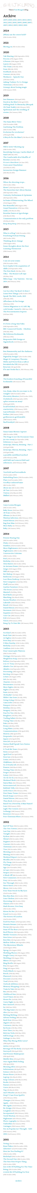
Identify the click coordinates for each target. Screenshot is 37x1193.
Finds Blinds (8, 971)
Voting (6, 1143)
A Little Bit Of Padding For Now (16, 1172)
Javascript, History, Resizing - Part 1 (17, 450)
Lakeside (7, 603)
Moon (5, 888)
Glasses (6, 904)
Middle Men (8, 1059)
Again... (6, 1103)
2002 (20, 25)
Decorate (7, 979)
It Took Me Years (10, 749)
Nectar (6, 927)
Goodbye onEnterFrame (13, 482)
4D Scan (6, 513)
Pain (5, 723)
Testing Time (8, 770)
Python (6, 836)
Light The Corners (10, 809)
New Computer (9, 582)
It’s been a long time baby (14, 324)
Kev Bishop (7, 574)
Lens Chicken (8, 898)
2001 (25, 25)
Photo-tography (10, 1121)
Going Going (8, 700)
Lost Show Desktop (11, 579)
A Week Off (7, 875)
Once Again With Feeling (13, 1062)
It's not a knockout (11, 162)
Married (6, 592)
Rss (4, 992)
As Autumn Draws (10, 566)
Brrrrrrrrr (7, 814)
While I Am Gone (10, 697)
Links (5, 211)
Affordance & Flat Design (13, 301)
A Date (6, 677)
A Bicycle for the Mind (12, 137)
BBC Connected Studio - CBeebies (17, 329)
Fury (5, 880)
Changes (6, 1100)
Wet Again (7, 1106)
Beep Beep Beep (9, 224)
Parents (6, 1085)
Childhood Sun (9, 994)
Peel (5, 559)
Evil (4, 618)
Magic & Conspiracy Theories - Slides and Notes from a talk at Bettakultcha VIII (16, 361)
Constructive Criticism (12, 553)
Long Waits (8, 728)
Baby (5, 528)
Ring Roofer (8, 963)
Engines (6, 841)
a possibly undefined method (15, 455)
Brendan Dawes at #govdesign (15, 213)
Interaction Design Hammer (14, 170)
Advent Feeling (9, 1017)
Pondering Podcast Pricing (14, 236)
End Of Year (8, 826)
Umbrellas (7, 1124)
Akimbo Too (8, 666)
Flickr (5, 543)
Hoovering (7, 901)
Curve (5, 1087)
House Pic (7, 999)
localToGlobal (9, 407)
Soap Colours (8, 1080)
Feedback (7, 72)
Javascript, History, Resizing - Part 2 (17, 445)
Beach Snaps (8, 796)
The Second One (10, 1159)
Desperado (7, 736)
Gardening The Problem (13, 127)
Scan (5, 69)
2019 (5, 20)
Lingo (5, 569)
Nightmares (8, 551)
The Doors (7, 590)
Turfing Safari (9, 718)
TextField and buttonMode (14, 472)
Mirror (6, 960)
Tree (5, 849)
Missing (6, 854)
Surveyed (7, 1051)
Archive (18, 1181)
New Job (6, 741)
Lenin (5, 759)
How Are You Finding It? (13, 1151)
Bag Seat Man (9, 523)
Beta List (6, 367)
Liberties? (7, 1149)
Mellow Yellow (9, 942)
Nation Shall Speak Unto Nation (16, 744)
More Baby (7, 526)
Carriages (7, 1126)
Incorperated (8, 1113)
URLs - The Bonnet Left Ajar (14, 274)
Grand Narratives (10, 208)
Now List (6, 757)
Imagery (6, 710)
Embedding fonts (10, 477)
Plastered (7, 976)
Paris (5, 692)
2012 (5, 22)
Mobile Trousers (10, 935)
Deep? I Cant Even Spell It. (14, 1095)
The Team (7, 67)
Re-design (7, 1108)
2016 (15, 20)
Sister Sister (8, 885)
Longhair (7, 1111)
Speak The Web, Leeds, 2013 (14, 296)
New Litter (7, 937)
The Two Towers (10, 829)
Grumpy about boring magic (15, 87)
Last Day (6, 831)
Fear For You (8, 713)
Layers (6, 64)
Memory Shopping (11, 986)
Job (4, 679)
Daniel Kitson (8, 520)
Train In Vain (8, 989)
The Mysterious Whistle (13, 945)
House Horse (8, 1074)
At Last (6, 870)
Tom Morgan (19, 10)
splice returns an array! (12, 401)
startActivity (8, 409)
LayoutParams (9, 412)
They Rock (7, 801)
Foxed (5, 914)
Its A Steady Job (9, 765)
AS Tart (6, 490)
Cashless (6, 648)
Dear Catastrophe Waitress (14, 651)
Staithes (6, 546)
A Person (6, 61)
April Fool (7, 754)
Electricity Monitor (11, 396)
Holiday (6, 708)
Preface (6, 414)
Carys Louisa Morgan (12, 505)
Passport (6, 705)
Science (6, 1072)
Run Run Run (8, 896)
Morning (7, 852)
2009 (19, 22)
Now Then (7, 1030)
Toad (5, 981)
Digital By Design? (10, 356)
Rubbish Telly (9, 788)
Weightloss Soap (10, 659)
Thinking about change (13, 241)
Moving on (7, 47)
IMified (6, 495)
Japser (5, 739)
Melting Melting (10, 1015)
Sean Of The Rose (10, 929)
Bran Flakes (8, 1146)
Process (6, 59)
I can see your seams (11, 261)
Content (6, 844)
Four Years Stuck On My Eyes (15, 891)
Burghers (7, 715)
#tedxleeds (8, 399)
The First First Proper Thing (15, 1162)
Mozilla (6, 860)
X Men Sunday (9, 643)
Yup (5, 1090)
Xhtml (6, 839)
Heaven (6, 734)
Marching (7, 597)
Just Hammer (8, 99)
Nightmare (7, 1118)
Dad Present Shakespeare (13, 1054)
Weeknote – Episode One (13, 77)
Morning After (9, 1067)
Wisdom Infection (10, 518)
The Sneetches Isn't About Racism (17, 190)
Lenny (6, 775)
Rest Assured (8, 1004)
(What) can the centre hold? (14, 35)
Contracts (7, 1025)
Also (5, 1012)
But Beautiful (8, 205)
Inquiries (7, 613)
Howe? (6, 187)
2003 (15, 25)
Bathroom (7, 577)
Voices (5, 621)
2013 (29, 20)
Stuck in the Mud (10, 102)
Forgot (6, 772)
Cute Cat (6, 615)
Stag (5, 968)
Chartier (6, 682)
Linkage (6, 1038)
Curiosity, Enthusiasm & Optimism (17, 195)
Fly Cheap (7, 862)
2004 (10, 25)
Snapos (6, 873)
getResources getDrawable (14, 417)
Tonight (6, 834)
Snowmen (7, 610)
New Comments (9, 878)
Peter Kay (7, 640)
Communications (10, 731)
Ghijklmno (7, 762)
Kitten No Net (9, 911)
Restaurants (8, 684)
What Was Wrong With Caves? (15, 1041)
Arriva (5, 1046)
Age (4, 867)
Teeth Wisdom (9, 1116)
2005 (5, 25)
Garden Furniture (10, 587)
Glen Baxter (8, 564)
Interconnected (9, 785)
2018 (10, 20)
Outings (6, 656)
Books (5, 1082)
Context (6, 74)
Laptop (6, 1077)
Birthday (7, 561)
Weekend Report (10, 857)
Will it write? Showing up (13, 147)
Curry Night (8, 1002)
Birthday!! (7, 1156)
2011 (9, 22)
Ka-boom (7, 1028)
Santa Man (7, 783)
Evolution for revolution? (13, 132)
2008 (24, 22)
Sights (6, 690)
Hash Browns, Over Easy (13, 906)
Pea (4, 966)
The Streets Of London (12, 917)
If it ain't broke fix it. (11, 369)
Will (5, 571)
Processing (7, 671)
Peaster (6, 767)
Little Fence (8, 791)
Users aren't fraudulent (13, 165)
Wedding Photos (10, 953)
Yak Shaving (8, 56)
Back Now (7, 1020)
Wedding (7, 958)
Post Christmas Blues (12, 816)
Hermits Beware (9, 924)
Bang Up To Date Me (11, 623)
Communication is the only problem (18, 218)
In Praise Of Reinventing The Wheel (18, 200)
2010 (14, 22)
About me (7, 488)
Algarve (6, 1023)
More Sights (8, 687)
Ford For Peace (9, 922)
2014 (24, 20)
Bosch (5, 973)
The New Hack (9, 271)
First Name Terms (10, 793)
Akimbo (6, 669)
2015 (19, 20)
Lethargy (7, 811)
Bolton (6, 661)
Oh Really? (7, 695)
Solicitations (8, 1069)
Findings (7, 865)
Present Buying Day (11, 538)
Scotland (7, 633)
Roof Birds (7, 595)
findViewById (9, 422)
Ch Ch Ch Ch (8, 778)
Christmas (7, 847)
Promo (6, 726)
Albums (6, 515)
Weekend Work (9, 780)
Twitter (6, 493)
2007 (29, 22)
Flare (5, 480)
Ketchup (6, 674)
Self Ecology (8, 1036)
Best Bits (6, 940)
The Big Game (9, 1010)
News (5, 752)
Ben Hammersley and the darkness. (18, 351)
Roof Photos (8, 932)
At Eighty (7, 638)
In (4, 1007)
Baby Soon (7, 510)
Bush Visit (7, 635)
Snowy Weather (9, 600)
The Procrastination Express (15, 312)
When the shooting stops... (14, 182)
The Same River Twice (12, 122)
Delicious (7, 442)
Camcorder (7, 703)
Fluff (5, 584)
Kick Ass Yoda (8, 1033)
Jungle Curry (8, 955)
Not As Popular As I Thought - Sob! (17, 1129)
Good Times (8, 997)
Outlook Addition (10, 984)
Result (6, 605)
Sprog (5, 950)
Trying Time (8, 721)
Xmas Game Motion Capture (15, 432)
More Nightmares (10, 548)
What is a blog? (9, 233)
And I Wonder (9, 1093)
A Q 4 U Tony (8, 664)
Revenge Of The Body (12, 1049)
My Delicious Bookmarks (13, 334)
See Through (8, 883)
